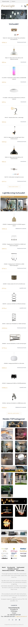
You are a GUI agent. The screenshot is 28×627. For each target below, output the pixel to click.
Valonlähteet (14, 501)
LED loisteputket (21, 510)
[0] (25, 6)
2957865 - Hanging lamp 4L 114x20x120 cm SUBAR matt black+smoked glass (14, 245)
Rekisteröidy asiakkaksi (8, 570)
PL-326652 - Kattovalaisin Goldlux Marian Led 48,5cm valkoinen (14, 98)
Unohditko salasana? (13, 569)
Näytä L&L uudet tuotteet (13, 413)
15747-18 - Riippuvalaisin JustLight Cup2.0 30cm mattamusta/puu (14, 138)
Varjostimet (14, 533)
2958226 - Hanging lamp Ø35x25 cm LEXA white (14, 363)
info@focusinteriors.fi (21, 616)
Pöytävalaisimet (7, 446)
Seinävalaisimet (7, 459)
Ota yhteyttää (11, 567)
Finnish (13, 1)
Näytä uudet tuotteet (13, 186)
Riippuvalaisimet (21, 434)
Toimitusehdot (20, 567)
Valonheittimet (7, 491)
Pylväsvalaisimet (21, 478)
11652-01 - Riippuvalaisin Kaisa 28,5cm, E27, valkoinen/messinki (14, 58)
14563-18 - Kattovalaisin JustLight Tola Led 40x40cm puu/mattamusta (14, 38)
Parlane (14, 540)
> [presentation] (26, 14)
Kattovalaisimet (7, 434)
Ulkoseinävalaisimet (7, 478)
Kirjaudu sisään (5, 1)
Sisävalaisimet (14, 424)
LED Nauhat (7, 523)
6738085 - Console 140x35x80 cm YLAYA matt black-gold (14, 343)
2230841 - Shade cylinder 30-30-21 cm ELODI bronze (14, 283)
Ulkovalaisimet (14, 469)
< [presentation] (2, 14)
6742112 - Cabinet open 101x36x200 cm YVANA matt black (14, 323)
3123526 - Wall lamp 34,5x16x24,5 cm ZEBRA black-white (14, 403)
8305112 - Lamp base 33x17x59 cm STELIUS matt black (14, 303)
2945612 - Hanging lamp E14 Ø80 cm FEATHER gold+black (14, 383)
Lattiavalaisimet (21, 446)
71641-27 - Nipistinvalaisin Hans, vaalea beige (14, 117)
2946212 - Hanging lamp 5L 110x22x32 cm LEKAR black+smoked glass (14, 265)
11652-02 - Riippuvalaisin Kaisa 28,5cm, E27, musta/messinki (14, 158)
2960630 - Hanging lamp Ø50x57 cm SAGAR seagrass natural (14, 225)
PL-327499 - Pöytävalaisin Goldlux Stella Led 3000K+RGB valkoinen (14, 78)
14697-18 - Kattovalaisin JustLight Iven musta (14, 177)
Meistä (4, 567)
